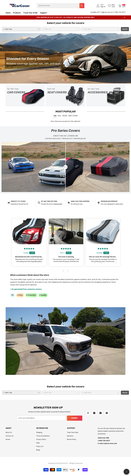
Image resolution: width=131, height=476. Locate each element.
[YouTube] (106, 413)
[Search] (60, 5)
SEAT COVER (73, 116)
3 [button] (68, 80)
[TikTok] (100, 413)
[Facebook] (88, 413)
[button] (2, 58)
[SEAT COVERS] (65, 95)
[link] (21, 203)
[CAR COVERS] (25, 95)
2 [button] (65, 80)
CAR (54, 116)
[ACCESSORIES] (105, 95)
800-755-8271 (120, 12)
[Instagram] (94, 413)
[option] (65, 58)
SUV (59, 116)
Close (124, 17)
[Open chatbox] (126, 472)
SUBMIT (74, 418)
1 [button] (62, 80)
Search (125, 29)
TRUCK (64, 116)
